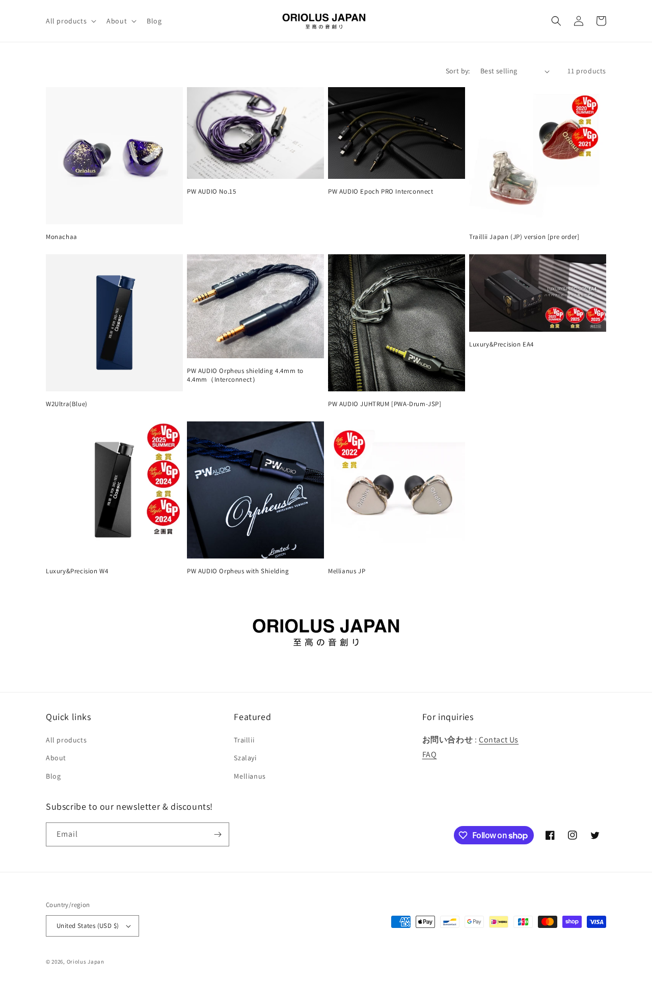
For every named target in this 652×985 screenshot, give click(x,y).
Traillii (244, 739)
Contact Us (499, 739)
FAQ (429, 754)
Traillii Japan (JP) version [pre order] (524, 237)
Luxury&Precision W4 (77, 571)
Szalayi (245, 757)
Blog (53, 776)
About (56, 757)
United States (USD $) (88, 925)
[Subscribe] (217, 834)
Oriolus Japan (85, 961)
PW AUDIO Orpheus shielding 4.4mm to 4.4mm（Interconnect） (245, 375)
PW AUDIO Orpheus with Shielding (238, 571)
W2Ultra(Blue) (67, 404)
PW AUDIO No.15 (211, 192)
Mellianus (249, 776)
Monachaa (61, 237)
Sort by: (458, 70)
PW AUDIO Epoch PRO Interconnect (380, 192)
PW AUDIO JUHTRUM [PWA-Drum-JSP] (385, 404)
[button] (70, 21)
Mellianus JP (346, 571)
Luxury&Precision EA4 (501, 344)
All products (66, 739)
